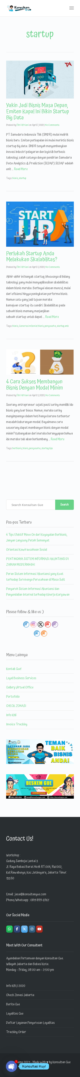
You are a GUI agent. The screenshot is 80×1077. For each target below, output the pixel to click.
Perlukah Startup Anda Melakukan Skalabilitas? (31, 256)
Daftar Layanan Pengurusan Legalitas (30, 1022)
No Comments (52, 125)
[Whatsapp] (9, 929)
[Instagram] (32, 929)
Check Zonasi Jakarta (20, 995)
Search (64, 504)
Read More (21, 169)
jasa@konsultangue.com (30, 894)
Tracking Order (16, 1032)
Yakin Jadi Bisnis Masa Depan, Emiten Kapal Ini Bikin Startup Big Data (37, 111)
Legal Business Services (21, 678)
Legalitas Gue (14, 1013)
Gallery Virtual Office (19, 687)
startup (22, 178)
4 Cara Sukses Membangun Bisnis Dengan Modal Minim (34, 384)
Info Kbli (11, 715)
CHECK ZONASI (16, 706)
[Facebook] (17, 929)
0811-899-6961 (39, 900)
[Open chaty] (11, 1066)
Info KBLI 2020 (15, 986)
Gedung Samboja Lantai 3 (22, 861)
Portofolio (13, 696)
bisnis (15, 178)
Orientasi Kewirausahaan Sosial (26, 549)
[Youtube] (39, 929)
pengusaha (50, 326)
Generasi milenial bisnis (31, 326)
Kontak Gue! (13, 669)
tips (51, 448)
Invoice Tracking (16, 724)
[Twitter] (24, 929)
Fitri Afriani (23, 125)
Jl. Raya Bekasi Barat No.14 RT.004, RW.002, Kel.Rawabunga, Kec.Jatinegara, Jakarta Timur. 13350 (36, 872)
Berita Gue (13, 1004)
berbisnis (17, 448)
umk (67, 326)
